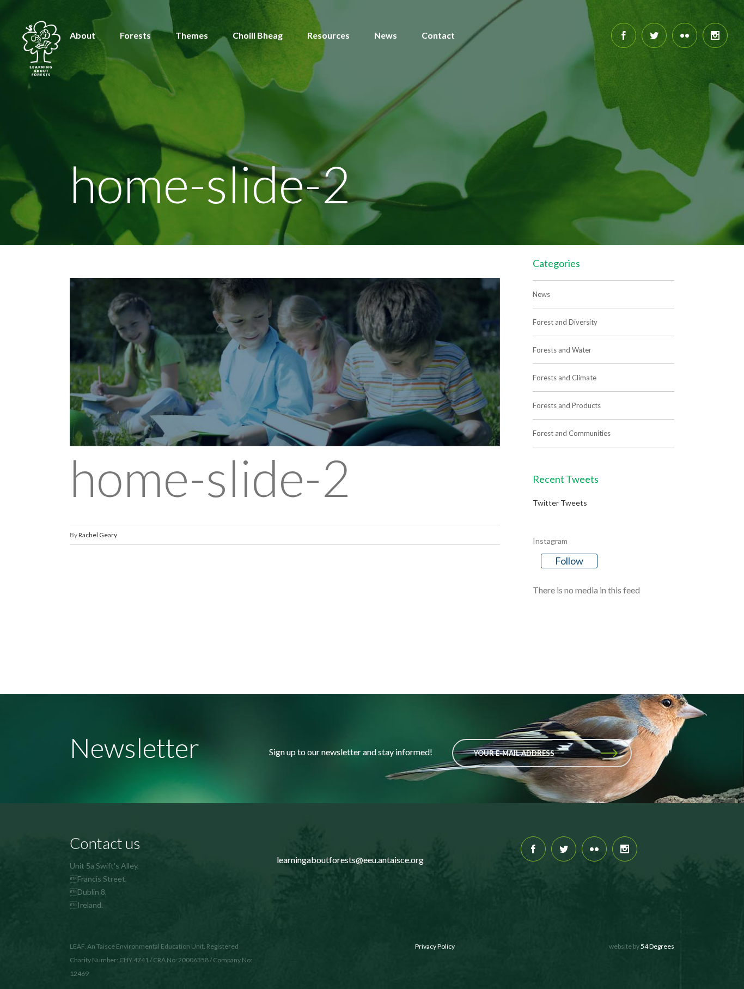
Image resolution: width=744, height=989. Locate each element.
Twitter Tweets (560, 502)
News (541, 294)
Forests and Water (562, 349)
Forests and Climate (564, 377)
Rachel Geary (97, 535)
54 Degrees (657, 946)
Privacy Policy (435, 946)
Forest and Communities (572, 433)
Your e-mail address (514, 753)
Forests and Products (567, 405)
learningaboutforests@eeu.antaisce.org (350, 859)
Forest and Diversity (565, 322)
